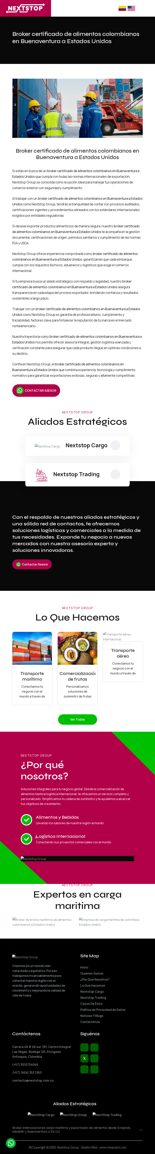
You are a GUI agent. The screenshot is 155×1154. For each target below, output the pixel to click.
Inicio (84, 967)
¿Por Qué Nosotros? (95, 979)
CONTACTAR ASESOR (40, 390)
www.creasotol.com (112, 1147)
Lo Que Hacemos (92, 985)
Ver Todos (77, 719)
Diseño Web (89, 1147)
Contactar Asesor (35, 564)
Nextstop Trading (76, 474)
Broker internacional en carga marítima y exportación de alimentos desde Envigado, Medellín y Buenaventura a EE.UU (71, 1130)
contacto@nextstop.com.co (32, 1080)
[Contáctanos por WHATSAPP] (11, 1143)
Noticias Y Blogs (91, 1016)
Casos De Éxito (91, 1004)
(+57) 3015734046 (25, 1064)
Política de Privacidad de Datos (103, 1010)
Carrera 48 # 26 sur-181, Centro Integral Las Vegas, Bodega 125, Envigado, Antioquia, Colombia (41, 1052)
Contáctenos (90, 1022)
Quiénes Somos (91, 973)
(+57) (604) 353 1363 (27, 1072)
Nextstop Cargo (87, 445)
